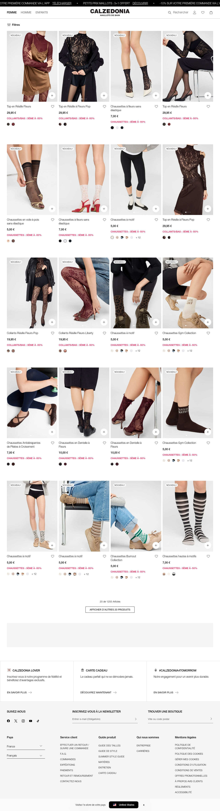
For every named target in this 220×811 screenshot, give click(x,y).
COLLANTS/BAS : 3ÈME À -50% (25, 118)
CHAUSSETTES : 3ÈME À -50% (128, 121)
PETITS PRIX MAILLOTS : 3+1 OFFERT (103, 3)
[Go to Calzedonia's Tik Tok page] (38, 720)
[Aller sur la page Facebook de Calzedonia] (8, 720)
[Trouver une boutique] (211, 719)
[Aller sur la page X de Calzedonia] (15, 720)
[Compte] (194, 12)
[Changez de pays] (41, 746)
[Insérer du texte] (136, 719)
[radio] (8, 124)
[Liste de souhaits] (203, 12)
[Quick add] (52, 95)
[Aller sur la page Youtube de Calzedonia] (30, 720)
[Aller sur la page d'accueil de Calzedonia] (110, 12)
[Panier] (211, 12)
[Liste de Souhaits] (50, 106)
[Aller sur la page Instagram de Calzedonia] (23, 720)
